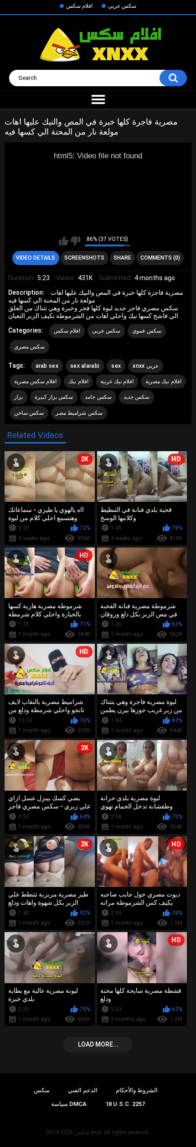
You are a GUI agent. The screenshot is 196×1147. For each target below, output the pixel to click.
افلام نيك (78, 381)
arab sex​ (47, 366)
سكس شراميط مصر (79, 413)
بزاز (18, 397)
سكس (42, 1090)
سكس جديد (137, 397)
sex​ (116, 366)
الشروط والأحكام (137, 1090)
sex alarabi (84, 366)
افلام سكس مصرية (35, 381)
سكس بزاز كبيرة (54, 397)
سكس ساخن (29, 413)
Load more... (98, 1044)
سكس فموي (146, 331)
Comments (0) (160, 258)
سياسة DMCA (69, 1103)
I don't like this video (75, 240)
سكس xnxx (88, 1132)
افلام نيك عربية (117, 381)
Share (122, 258)
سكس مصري (29, 347)
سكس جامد (98, 397)
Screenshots (84, 258)
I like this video (63, 240)
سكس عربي (122, 6)
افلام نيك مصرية (163, 381)
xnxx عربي (146, 366)
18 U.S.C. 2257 (125, 1103)
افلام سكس (79, 6)
